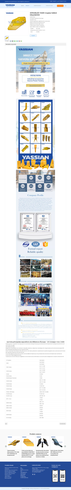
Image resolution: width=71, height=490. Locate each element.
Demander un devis (60, 5)
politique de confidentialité (23, 476)
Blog (21, 467)
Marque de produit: (34, 30)
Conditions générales (24, 477)
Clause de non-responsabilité (23, 474)
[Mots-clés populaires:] (66, 6)
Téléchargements (23, 472)
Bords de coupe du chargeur (10, 471)
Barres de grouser (8, 478)
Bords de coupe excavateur (10, 473)
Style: (31, 31)
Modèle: (32, 28)
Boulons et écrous (8, 474)
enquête (33, 35)
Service (21, 468)
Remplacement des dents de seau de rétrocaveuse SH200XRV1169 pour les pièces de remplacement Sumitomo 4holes (42, 454)
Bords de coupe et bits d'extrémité (11, 470)
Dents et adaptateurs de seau (10, 472)
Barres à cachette (8, 477)
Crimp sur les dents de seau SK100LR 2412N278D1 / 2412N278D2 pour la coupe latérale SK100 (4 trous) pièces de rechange (28, 454)
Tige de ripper (7, 475)
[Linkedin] (34, 474)
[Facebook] (32, 474)
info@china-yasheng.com (24, 1)
